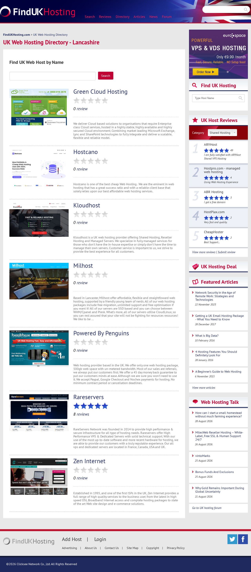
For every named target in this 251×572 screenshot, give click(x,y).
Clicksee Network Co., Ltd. (33, 564)
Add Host (72, 539)
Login (100, 539)
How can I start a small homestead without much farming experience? (218, 414)
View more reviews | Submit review (213, 252)
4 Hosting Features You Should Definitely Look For (216, 353)
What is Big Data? (206, 335)
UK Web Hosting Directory (50, 35)
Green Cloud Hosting (100, 91)
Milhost (83, 265)
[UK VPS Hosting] (218, 54)
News (153, 17)
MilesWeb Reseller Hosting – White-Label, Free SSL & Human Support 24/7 (219, 436)
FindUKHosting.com (16, 35)
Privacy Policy (176, 548)
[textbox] (52, 76)
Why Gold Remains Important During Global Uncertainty (219, 489)
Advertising (69, 548)
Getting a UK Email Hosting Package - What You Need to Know (219, 317)
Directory (122, 17)
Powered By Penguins (101, 333)
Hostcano (85, 152)
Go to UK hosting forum (206, 508)
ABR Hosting (213, 192)
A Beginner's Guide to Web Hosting (218, 371)
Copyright (152, 548)
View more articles (203, 388)
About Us (91, 548)
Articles (139, 17)
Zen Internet (89, 461)
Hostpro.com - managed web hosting (222, 170)
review (80, 109)
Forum (167, 17)
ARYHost (210, 145)
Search (90, 17)
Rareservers (88, 397)
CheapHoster (213, 232)
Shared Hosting (220, 133)
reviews (81, 414)
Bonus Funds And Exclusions (214, 472)
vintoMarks (202, 455)
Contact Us (112, 548)
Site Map (132, 548)
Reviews (105, 17)
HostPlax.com (214, 212)
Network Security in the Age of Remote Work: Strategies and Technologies (215, 296)
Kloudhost (86, 205)
